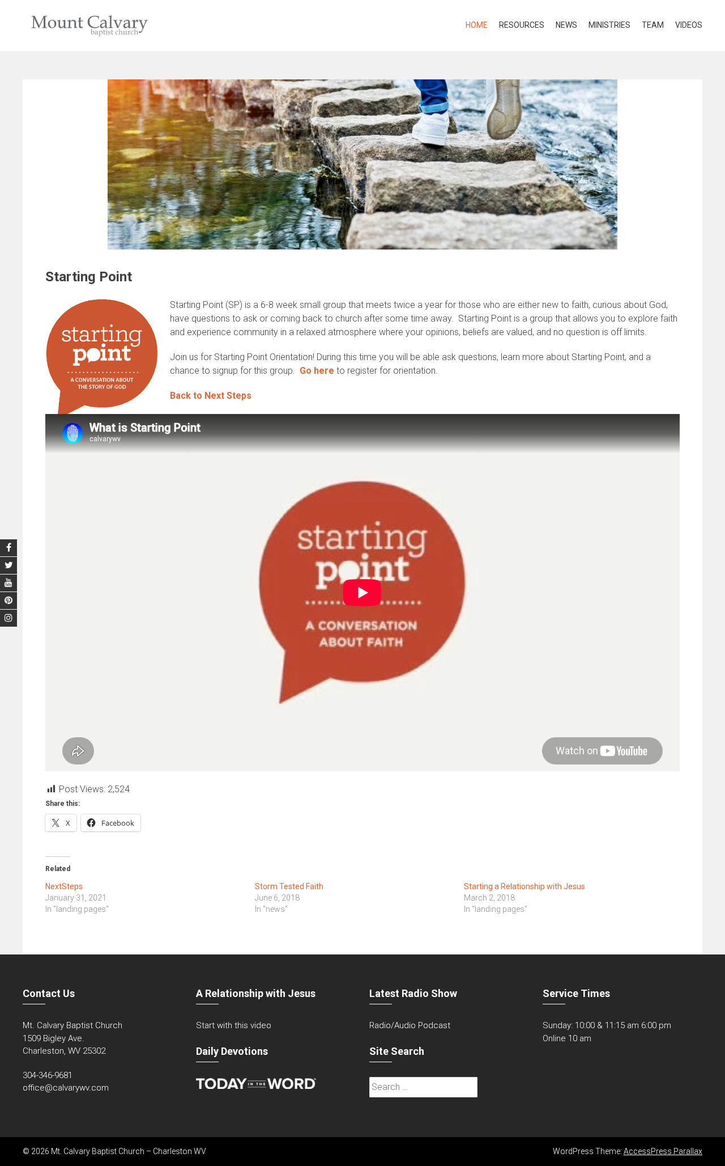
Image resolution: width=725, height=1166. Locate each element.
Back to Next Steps (210, 395)
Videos (688, 24)
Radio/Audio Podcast (409, 1025)
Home (477, 24)
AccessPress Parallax (663, 1151)
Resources (521, 24)
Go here (317, 370)
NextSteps (64, 886)
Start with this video (233, 1025)
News (566, 24)
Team (653, 24)
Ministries (609, 24)
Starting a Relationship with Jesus (524, 886)
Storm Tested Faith (289, 886)
